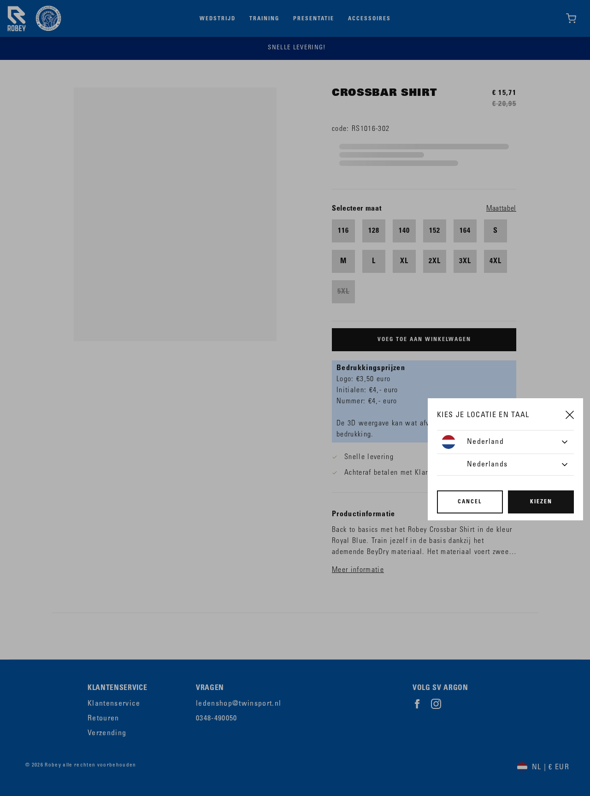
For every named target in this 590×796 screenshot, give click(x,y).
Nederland (485, 442)
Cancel (470, 502)
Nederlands (487, 464)
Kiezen (541, 502)
